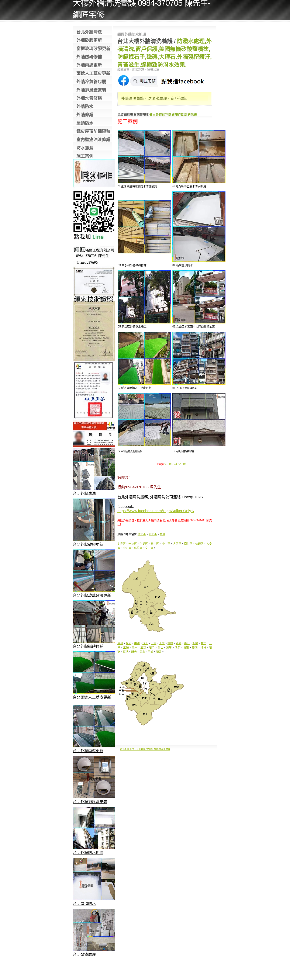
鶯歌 (159, 651)
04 (180, 463)
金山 (160, 647)
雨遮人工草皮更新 (93, 73)
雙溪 (195, 647)
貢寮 (186, 647)
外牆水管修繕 (89, 98)
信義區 (199, 543)
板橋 (195, 643)
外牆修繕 (84, 114)
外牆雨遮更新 (89, 65)
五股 (126, 647)
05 (184, 463)
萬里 (169, 647)
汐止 (145, 643)
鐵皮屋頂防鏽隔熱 (93, 131)
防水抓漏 (84, 148)
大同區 (177, 543)
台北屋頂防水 (84, 904)
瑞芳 (177, 647)
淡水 (135, 647)
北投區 (121, 543)
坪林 (203, 647)
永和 (128, 643)
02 (170, 463)
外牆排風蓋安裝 (91, 90)
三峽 (150, 651)
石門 (152, 647)
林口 (203, 643)
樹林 (170, 643)
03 (175, 463)
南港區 (188, 543)
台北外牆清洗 (89, 32)
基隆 (162, 534)
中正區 (127, 547)
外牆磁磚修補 (89, 57)
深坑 (125, 651)
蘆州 (120, 643)
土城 (162, 643)
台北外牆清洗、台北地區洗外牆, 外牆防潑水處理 (145, 749)
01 (166, 463)
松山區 (155, 543)
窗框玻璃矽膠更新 (93, 48)
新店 (134, 651)
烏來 (142, 651)
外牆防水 (84, 106)
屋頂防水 (84, 123)
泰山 (187, 643)
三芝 (143, 647)
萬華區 (138, 547)
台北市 (142, 534)
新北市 (153, 534)
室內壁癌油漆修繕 (93, 139)
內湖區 (144, 543)
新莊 (178, 643)
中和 (137, 643)
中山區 (166, 543)
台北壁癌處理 (84, 955)
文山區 (149, 547)
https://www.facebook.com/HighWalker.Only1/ (155, 511)
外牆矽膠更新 (89, 40)
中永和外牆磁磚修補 (134, 265)
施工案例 (84, 156)
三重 (153, 643)
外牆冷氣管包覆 (91, 81)
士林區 (132, 543)
